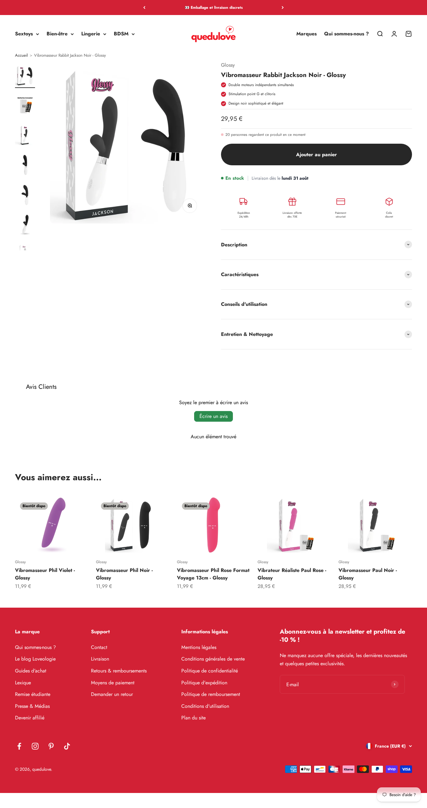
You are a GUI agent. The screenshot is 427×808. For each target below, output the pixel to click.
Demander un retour (112, 694)
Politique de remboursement (210, 694)
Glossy (228, 65)
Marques (306, 34)
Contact (99, 647)
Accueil (21, 55)
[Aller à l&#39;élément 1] (25, 76)
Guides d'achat (30, 670)
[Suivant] (283, 7)
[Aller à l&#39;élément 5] (25, 195)
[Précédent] (144, 7)
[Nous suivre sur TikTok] (67, 746)
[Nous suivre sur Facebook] (19, 746)
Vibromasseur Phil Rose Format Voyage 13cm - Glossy (213, 574)
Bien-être (57, 34)
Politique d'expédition (204, 682)
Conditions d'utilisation (205, 706)
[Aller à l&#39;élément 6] (25, 225)
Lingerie (90, 34)
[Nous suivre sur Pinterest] (51, 746)
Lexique (23, 682)
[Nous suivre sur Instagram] (35, 746)
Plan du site (193, 717)
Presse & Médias (32, 706)
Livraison (100, 658)
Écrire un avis (213, 416)
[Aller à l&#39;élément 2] (25, 106)
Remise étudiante (32, 694)
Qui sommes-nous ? (346, 34)
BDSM (121, 34)
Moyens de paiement (112, 682)
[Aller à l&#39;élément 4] (25, 166)
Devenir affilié (29, 717)
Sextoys (24, 34)
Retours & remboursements (119, 670)
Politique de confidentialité (209, 670)
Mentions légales (198, 647)
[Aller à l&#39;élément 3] (25, 135)
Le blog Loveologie (35, 658)
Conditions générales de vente (213, 658)
